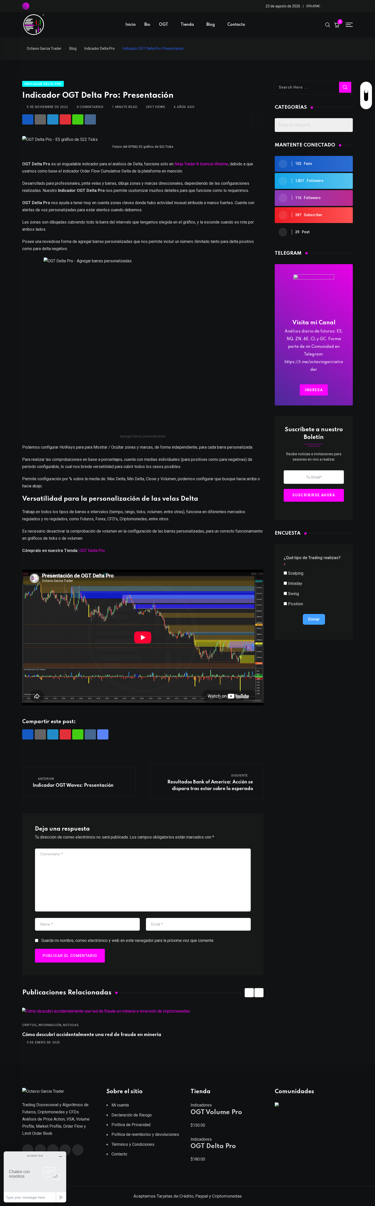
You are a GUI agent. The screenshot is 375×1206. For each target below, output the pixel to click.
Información (50, 1025)
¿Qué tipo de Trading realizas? (312, 557)
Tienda (187, 25)
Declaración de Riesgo (131, 1115)
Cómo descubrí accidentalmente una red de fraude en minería (91, 1034)
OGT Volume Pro (216, 1112)
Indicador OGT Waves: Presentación (73, 785)
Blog (210, 25)
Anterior (46, 779)
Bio (147, 25)
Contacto (236, 25)
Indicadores (201, 1105)
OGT (163, 25)
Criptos (29, 1025)
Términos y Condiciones (132, 1144)
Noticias (71, 1025)
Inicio (130, 25)
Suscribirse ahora (313, 495)
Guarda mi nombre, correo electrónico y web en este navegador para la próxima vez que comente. (127, 940)
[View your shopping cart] (336, 24)
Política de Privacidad (131, 1124)
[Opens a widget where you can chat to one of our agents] (35, 1176)
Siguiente (239, 775)
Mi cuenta (120, 1105)
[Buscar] (327, 24)
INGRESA (314, 390)
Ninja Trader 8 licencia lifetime (201, 164)
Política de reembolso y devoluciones (145, 1134)
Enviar (314, 619)
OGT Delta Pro (92, 550)
